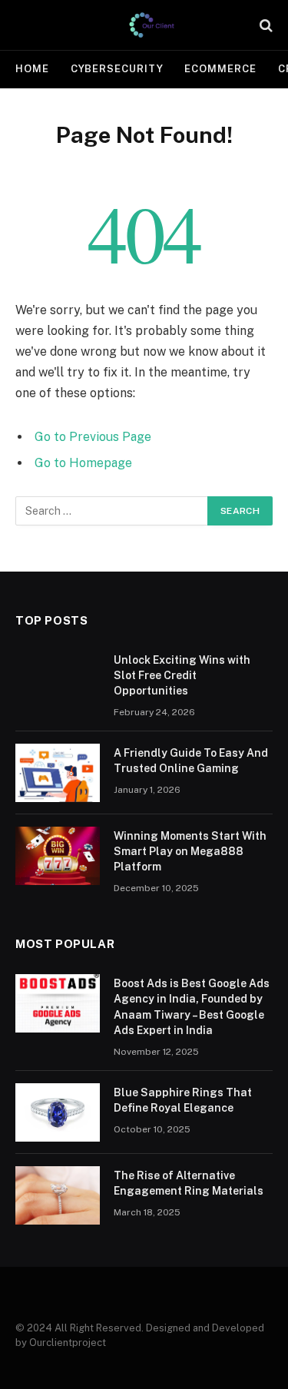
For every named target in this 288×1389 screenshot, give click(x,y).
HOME (32, 69)
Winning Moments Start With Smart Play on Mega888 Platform (190, 851)
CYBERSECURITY (117, 69)
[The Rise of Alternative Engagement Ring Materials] (57, 1195)
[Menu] (25, 25)
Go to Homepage (83, 463)
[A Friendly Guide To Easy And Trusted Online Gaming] (57, 773)
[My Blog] (151, 25)
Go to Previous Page (93, 436)
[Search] (265, 25)
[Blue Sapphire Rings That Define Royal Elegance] (57, 1112)
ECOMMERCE (220, 69)
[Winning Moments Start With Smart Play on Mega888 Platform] (57, 856)
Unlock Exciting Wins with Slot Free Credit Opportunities (182, 675)
